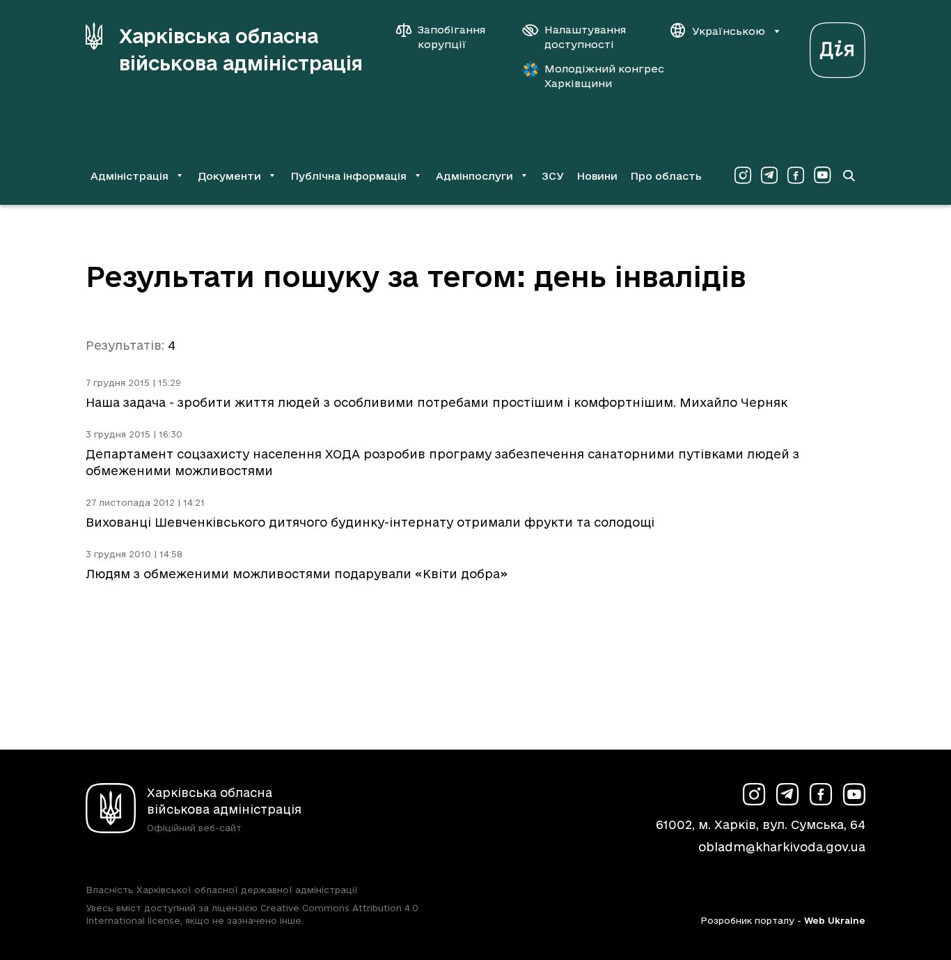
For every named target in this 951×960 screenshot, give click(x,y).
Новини (597, 176)
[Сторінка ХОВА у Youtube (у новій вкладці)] (822, 175)
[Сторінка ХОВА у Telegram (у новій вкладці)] (769, 175)
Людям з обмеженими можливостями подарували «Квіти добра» (297, 573)
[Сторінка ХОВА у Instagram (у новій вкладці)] (742, 175)
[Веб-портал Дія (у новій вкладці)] (837, 46)
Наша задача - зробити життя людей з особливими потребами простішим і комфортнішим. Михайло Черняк (436, 402)
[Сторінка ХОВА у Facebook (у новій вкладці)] (795, 175)
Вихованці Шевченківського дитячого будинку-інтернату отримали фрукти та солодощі (370, 522)
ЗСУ (553, 176)
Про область (666, 176)
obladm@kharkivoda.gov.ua (781, 846)
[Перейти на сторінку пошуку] (848, 175)
